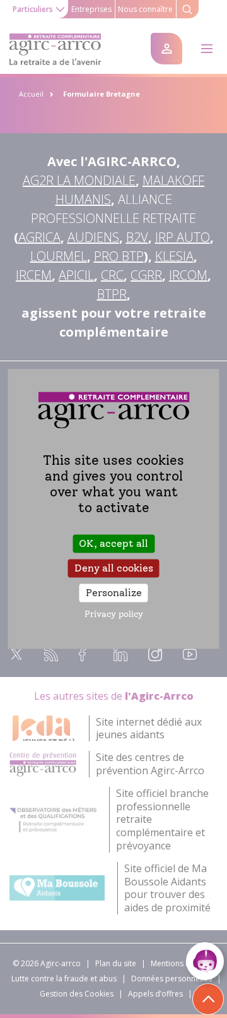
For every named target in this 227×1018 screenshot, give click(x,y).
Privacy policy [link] (113, 614)
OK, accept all (113, 543)
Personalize (114, 593)
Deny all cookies (113, 568)
